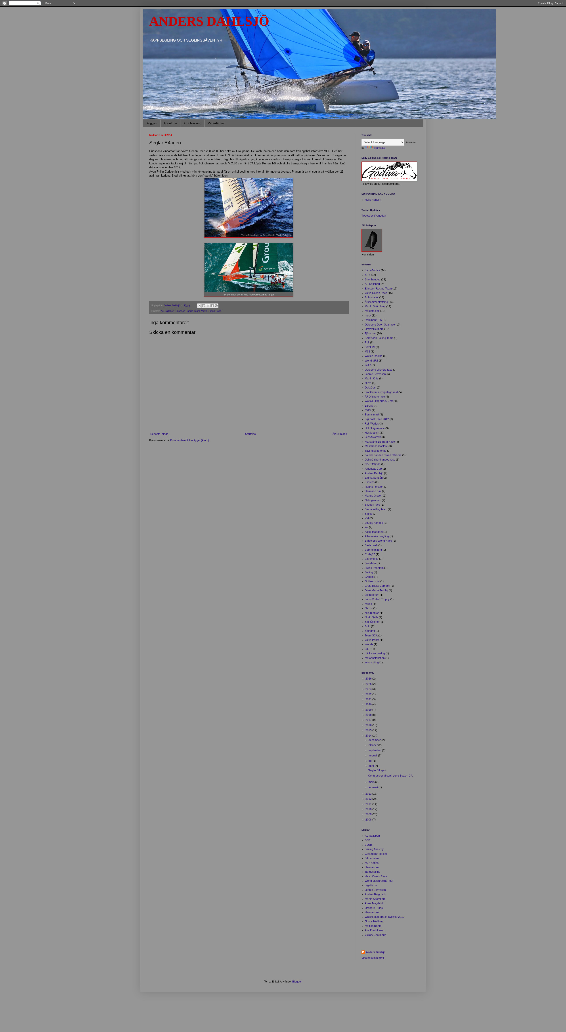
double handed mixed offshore (383, 455)
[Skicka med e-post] (199, 305)
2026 (368, 678)
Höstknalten (372, 432)
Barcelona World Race (378, 540)
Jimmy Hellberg (374, 329)
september (375, 750)
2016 (368, 725)
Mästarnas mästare (376, 446)
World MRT (371, 360)
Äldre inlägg (340, 434)
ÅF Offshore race (375, 396)
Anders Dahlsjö (374, 473)
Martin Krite (372, 378)
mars (372, 782)
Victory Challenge (375, 935)
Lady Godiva (372, 270)
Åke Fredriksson (374, 930)
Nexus (369, 608)
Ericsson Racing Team (188, 311)
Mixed (368, 603)
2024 (368, 689)
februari (374, 787)
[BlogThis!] (203, 305)
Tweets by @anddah (373, 215)
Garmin (369, 577)
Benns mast (372, 414)
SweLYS (370, 347)
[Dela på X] (208, 305)
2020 (368, 704)
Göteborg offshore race (378, 369)
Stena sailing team (376, 509)
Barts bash (371, 545)
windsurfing (372, 662)
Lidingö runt (372, 594)
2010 (368, 809)
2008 (368, 819)
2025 (368, 683)
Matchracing (372, 310)
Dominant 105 (373, 320)
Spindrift (370, 630)
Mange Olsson (373, 495)
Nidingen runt (373, 500)
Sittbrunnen (372, 858)
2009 (368, 814)
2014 (368, 735)
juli (371, 760)
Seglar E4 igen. (377, 770)
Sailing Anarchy (374, 849)
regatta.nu (371, 885)
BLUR (368, 844)
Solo (367, 626)
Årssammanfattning (376, 302)
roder (368, 410)
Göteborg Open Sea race (380, 324)
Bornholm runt (373, 549)
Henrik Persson (374, 486)
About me (170, 123)
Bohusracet (372, 297)
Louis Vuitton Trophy (377, 599)
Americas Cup (373, 468)
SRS (367, 274)
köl (366, 527)
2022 (368, 694)
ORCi (368, 383)
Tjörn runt (370, 333)
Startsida (250, 434)
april (372, 765)
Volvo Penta (372, 640)
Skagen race (372, 504)
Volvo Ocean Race (211, 311)
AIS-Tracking (192, 123)
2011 (368, 804)
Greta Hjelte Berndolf (377, 585)
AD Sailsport (167, 311)
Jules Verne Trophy (376, 590)
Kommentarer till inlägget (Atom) (189, 440)
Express (370, 482)
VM (367, 518)
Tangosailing (372, 871)
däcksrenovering (375, 653)
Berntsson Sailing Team (379, 338)
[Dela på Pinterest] (216, 305)
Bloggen (151, 123)
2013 (368, 793)
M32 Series (372, 862)
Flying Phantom (374, 567)
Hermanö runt (373, 491)
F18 (367, 342)
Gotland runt (372, 581)
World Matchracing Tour (379, 880)
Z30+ (368, 649)
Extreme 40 (372, 558)
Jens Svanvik (373, 437)
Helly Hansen (373, 199)
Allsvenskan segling (377, 536)
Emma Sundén (374, 477)
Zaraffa (369, 405)
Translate (379, 147)
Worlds (369, 644)
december (375, 740)
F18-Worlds (372, 423)
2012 (368, 798)
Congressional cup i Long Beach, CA (390, 775)
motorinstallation (375, 658)
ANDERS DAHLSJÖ (209, 21)
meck (368, 315)
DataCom (370, 387)
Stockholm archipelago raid (381, 392)
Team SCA (371, 635)
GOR (368, 365)
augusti (373, 755)
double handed (374, 522)
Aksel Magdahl (374, 531)
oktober (373, 745)
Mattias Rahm (373, 925)
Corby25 (370, 554)
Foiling (369, 572)
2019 (368, 709)
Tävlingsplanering (375, 450)
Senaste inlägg (159, 434)
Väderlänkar (216, 123)
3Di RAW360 (373, 464)
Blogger (297, 981)
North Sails (371, 617)
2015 (368, 730)
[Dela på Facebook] (212, 305)
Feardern (370, 563)
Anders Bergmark (375, 894)
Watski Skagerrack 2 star (379, 401)
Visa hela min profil (372, 958)
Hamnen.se (372, 867)
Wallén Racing (373, 356)
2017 (368, 720)
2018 (368, 714)
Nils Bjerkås (372, 613)
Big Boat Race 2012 (377, 419)
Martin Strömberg (375, 306)
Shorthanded (373, 279)
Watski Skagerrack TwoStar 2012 (384, 916)
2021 (368, 699)
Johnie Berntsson (375, 374)
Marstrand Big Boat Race (380, 441)
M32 (367, 351)
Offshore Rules (374, 908)
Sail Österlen (372, 621)
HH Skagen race (375, 428)
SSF (367, 840)
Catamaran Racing (376, 853)
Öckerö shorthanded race (380, 459)
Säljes (368, 513)
